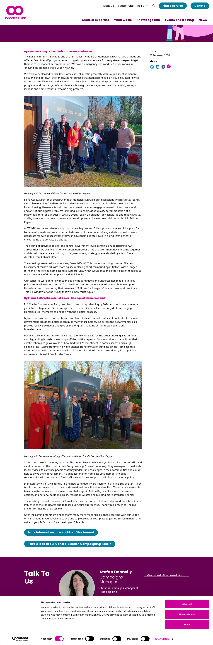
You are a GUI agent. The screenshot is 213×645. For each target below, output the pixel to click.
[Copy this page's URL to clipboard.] (169, 66)
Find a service (173, 6)
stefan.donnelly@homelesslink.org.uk (166, 575)
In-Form (142, 6)
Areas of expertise (95, 20)
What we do (123, 20)
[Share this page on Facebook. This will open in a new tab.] (163, 67)
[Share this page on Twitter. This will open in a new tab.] (152, 67)
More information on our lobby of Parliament (61, 532)
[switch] (89, 638)
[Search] (153, 5)
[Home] (15, 12)
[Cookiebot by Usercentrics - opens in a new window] (20, 639)
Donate (199, 6)
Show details (162, 639)
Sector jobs (126, 6)
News (203, 20)
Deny (187, 624)
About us (108, 6)
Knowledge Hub (148, 20)
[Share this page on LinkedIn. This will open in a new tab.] (157, 67)
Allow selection (187, 614)
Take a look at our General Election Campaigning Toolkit (69, 544)
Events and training (179, 20)
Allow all (187, 604)
